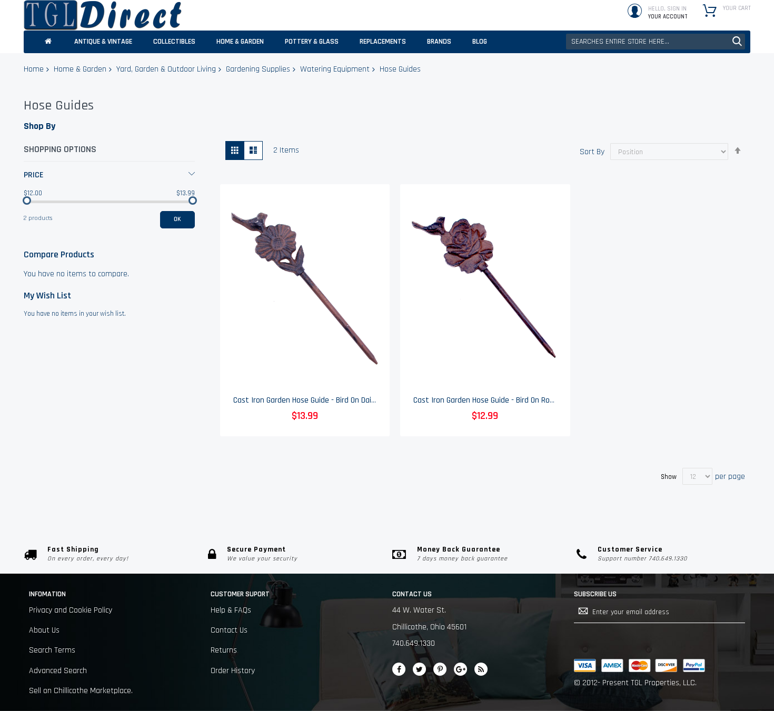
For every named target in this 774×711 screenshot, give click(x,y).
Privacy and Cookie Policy (70, 610)
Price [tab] (34, 175)
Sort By (592, 151)
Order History (233, 670)
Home (34, 69)
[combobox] (655, 41)
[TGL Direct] (103, 15)
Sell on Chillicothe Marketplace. (81, 690)
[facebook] (398, 669)
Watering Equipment (335, 69)
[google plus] (460, 669)
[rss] (481, 669)
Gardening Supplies (258, 69)
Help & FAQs (231, 610)
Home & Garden (80, 69)
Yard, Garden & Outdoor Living (166, 69)
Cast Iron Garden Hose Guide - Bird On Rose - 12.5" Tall (503, 400)
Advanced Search (58, 670)
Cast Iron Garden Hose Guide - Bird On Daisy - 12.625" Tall (328, 400)
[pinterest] (439, 669)
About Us (44, 630)
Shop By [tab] (39, 126)
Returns (224, 650)
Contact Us (229, 630)
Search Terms (52, 650)
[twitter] (419, 669)
